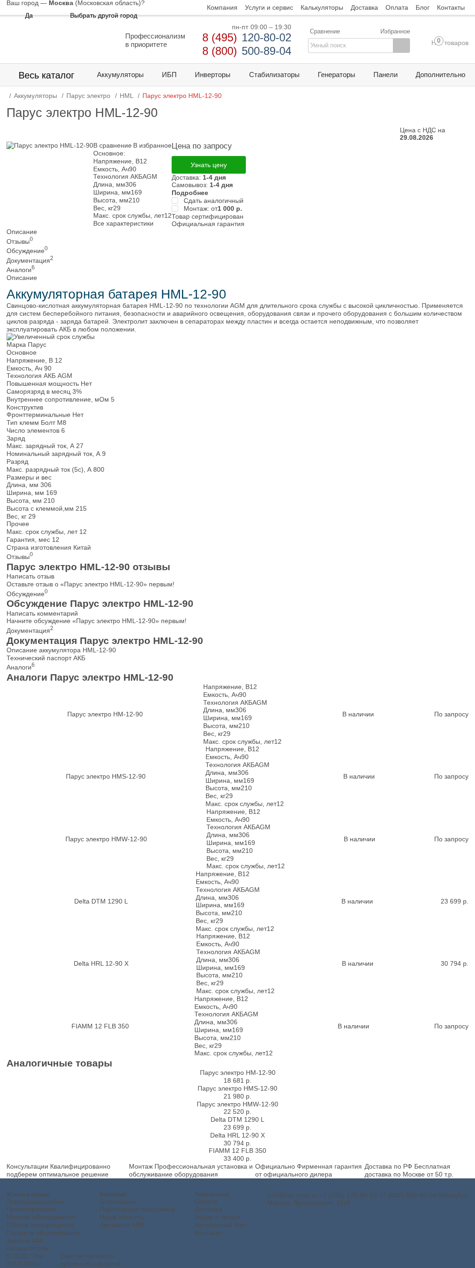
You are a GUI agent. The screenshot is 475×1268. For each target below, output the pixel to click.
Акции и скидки (217, 1217)
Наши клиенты (122, 1217)
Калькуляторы (27, 1248)
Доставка (208, 1209)
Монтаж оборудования (41, 1217)
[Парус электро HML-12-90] (49, 145)
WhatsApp (453, 1195)
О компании (118, 1201)
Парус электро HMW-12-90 (106, 839)
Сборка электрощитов (39, 1225)
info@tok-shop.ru (292, 1195)
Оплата (206, 1201)
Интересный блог (221, 1225)
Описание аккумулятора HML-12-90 (61, 650)
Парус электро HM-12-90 (105, 714)
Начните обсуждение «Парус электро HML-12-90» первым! (96, 620)
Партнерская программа (137, 1209)
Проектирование (31, 1209)
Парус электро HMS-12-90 (106, 776)
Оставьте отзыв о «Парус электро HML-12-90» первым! (90, 584)
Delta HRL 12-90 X (101, 963)
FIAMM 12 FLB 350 (100, 1026)
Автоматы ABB (122, 1225)
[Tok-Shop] (57, 41)
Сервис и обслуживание (43, 1232)
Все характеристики (123, 223)
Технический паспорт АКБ (45, 658)
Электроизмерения (35, 1201)
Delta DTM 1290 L (101, 901)
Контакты (209, 1232)
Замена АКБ (25, 1240)
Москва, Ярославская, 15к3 (308, 1202)
